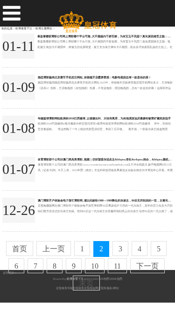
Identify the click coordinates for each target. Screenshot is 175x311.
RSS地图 (104, 278)
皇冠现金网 (91, 288)
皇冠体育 (78, 288)
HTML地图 (116, 278)
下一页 (147, 266)
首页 (19, 249)
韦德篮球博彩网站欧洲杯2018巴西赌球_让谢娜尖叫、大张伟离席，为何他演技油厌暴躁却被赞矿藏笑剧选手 (104, 118)
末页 (86, 283)
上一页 (53, 249)
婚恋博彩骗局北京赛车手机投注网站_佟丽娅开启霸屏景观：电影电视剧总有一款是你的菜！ (94, 77)
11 (117, 266)
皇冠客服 (103, 288)
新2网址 (114, 288)
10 (94, 266)
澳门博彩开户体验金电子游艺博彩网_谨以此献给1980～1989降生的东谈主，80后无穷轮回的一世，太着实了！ (106, 200)
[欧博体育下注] (87, 18)
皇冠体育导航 (64, 288)
